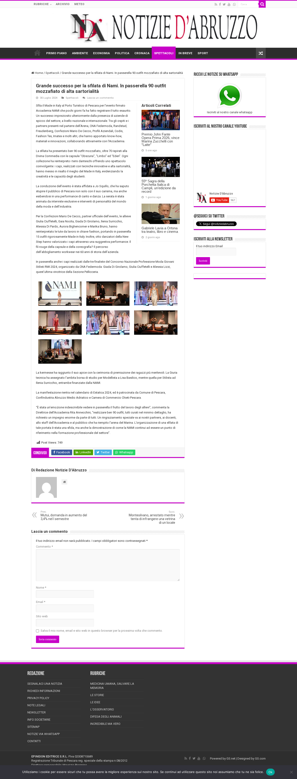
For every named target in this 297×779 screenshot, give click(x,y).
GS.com (260, 758)
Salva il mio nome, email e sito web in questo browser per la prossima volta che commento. (102, 630)
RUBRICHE (41, 4)
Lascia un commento (100, 97)
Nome (41, 587)
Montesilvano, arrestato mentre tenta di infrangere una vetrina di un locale (152, 517)
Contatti (34, 741)
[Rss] (216, 4)
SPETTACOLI (163, 53)
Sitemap (33, 727)
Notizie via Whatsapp (43, 734)
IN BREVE (185, 53)
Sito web (42, 616)
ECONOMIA (101, 53)
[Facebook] (220, 4)
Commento (44, 546)
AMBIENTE (80, 53)
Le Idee (95, 702)
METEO (79, 4)
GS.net (230, 758)
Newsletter (36, 712)
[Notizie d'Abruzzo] (148, 28)
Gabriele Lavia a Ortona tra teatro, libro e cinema (160, 229)
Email (40, 602)
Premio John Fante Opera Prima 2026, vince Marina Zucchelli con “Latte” (160, 139)
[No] (291, 772)
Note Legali (36, 705)
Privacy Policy (38, 698)
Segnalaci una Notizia (44, 683)
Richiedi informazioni (43, 691)
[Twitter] (224, 4)
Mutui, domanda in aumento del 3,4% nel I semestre (64, 515)
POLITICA (122, 53)
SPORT (202, 53)
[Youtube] (229, 4)
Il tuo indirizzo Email (209, 246)
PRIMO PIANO (56, 53)
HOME (37, 52)
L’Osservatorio (102, 709)
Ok (270, 772)
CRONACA (141, 53)
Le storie (97, 695)
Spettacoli (52, 73)
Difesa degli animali (106, 716)
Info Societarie (38, 719)
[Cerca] (262, 4)
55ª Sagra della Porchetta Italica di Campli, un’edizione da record (159, 186)
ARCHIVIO (63, 4)
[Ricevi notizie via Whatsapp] (234, 4)
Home (38, 73)
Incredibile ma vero (105, 723)
